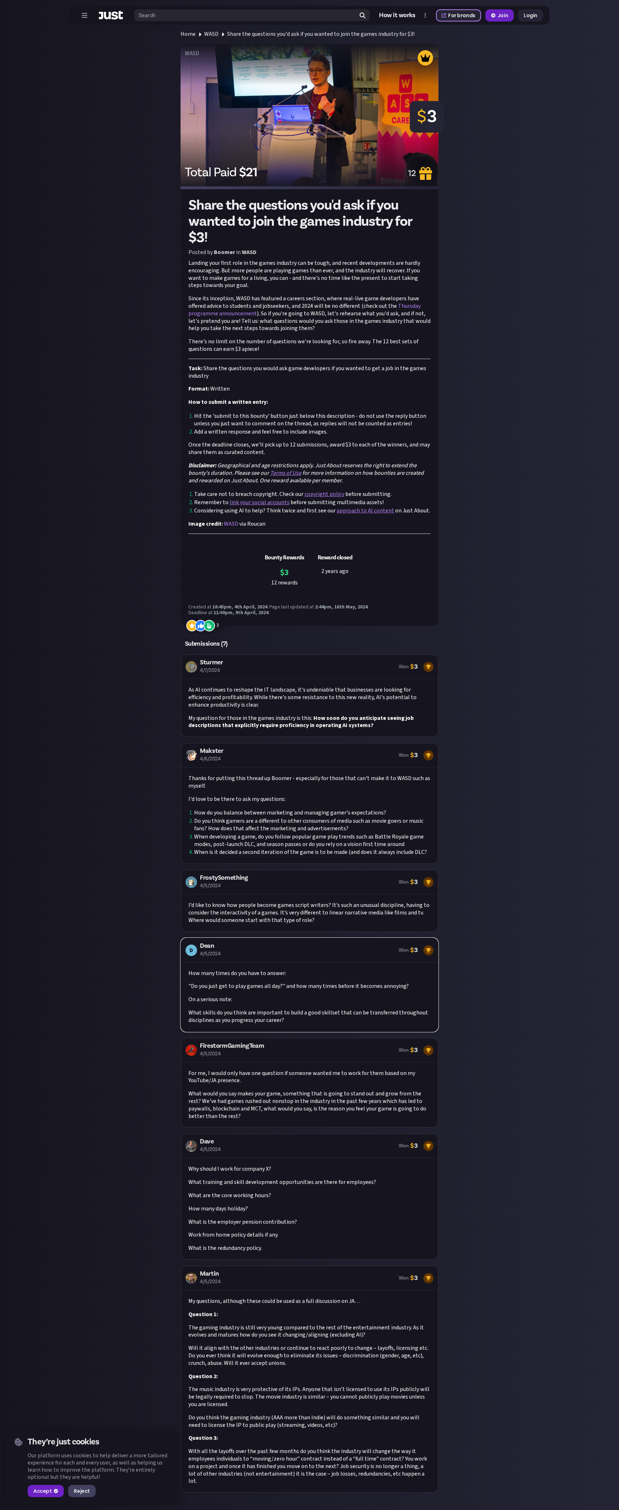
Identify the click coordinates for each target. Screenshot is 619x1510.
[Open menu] (84, 15)
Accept (42, 1491)
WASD (211, 34)
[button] (309, 695)
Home (188, 34)
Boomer (224, 252)
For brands (461, 15)
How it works (397, 15)
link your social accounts (259, 502)
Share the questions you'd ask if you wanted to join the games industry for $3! (320, 34)
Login (530, 15)
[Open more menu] (425, 15)
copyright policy (324, 494)
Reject (82, 1491)
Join (503, 15)
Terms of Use (285, 473)
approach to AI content (365, 511)
